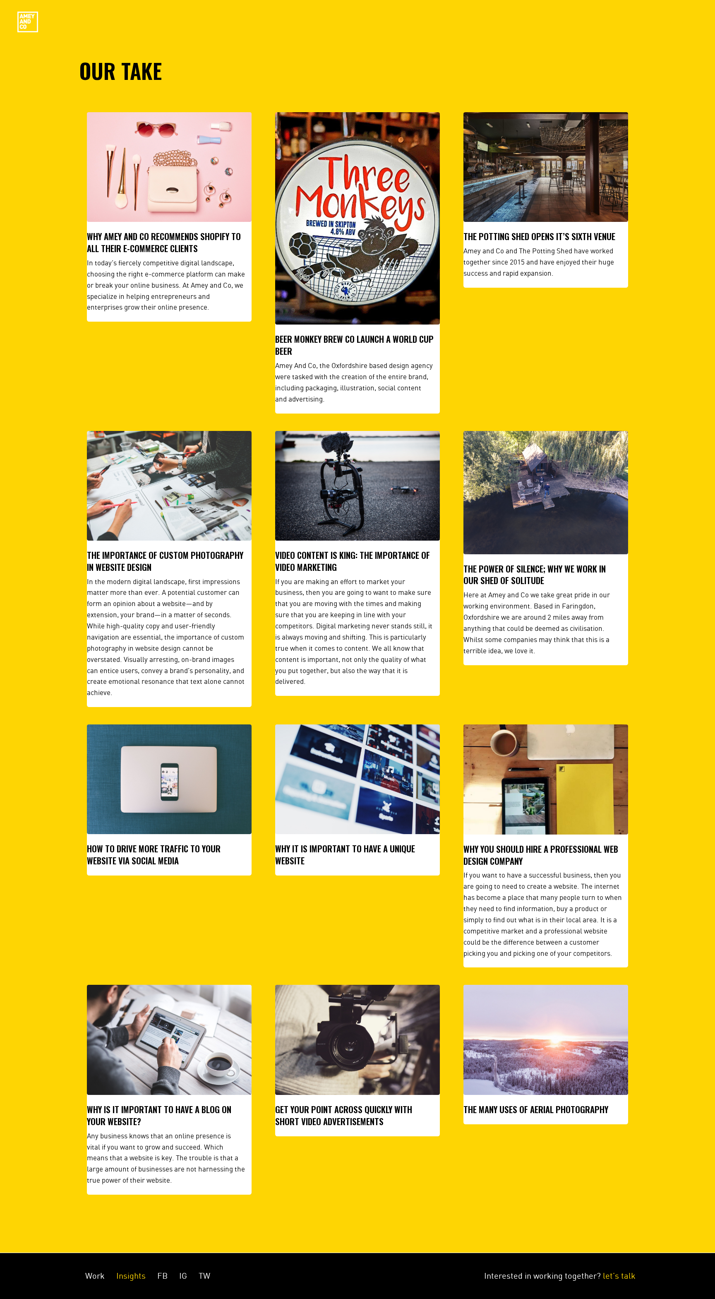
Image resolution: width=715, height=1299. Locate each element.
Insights (131, 1276)
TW (204, 1276)
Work (95, 1276)
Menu (679, 22)
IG (183, 1276)
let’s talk (619, 1276)
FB (162, 1276)
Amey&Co (27, 22)
